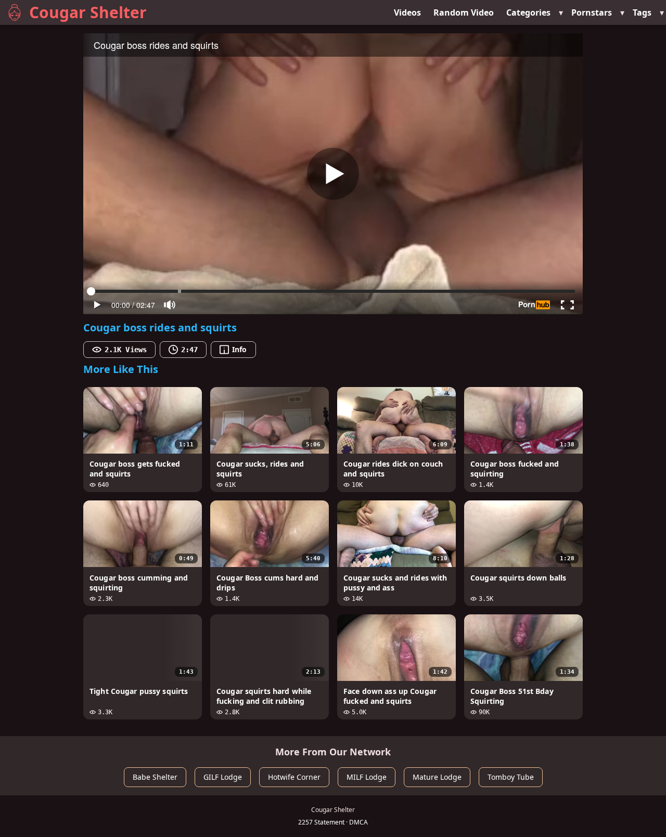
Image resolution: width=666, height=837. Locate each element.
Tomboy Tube (511, 777)
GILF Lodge (222, 777)
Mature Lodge (437, 777)
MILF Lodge (367, 777)
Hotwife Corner (294, 777)
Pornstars (591, 12)
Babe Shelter (155, 777)
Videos (407, 12)
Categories (528, 12)
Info (239, 349)
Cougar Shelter (88, 12)
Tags (642, 12)
